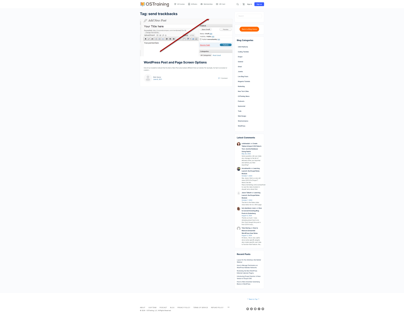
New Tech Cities (243, 91)
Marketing (241, 86)
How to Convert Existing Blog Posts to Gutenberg (252, 210)
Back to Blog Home (249, 29)
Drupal (240, 57)
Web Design (242, 116)
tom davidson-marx (249, 208)
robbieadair (246, 143)
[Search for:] (249, 16)
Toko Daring (246, 228)
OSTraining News (244, 96)
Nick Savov (157, 77)
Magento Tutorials (244, 81)
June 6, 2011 (157, 79)
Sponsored (241, 106)
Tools (239, 111)
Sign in (249, 4)
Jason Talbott (246, 192)
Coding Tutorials (243, 52)
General (240, 61)
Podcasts (241, 101)
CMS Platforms (243, 47)
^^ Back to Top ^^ (253, 299)
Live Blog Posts (243, 76)
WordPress (241, 126)
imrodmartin (246, 168)
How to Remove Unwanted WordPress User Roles (250, 230)
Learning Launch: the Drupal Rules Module (251, 170)
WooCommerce (243, 121)
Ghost (240, 66)
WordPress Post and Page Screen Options (175, 62)
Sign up (259, 4)
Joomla (240, 71)
